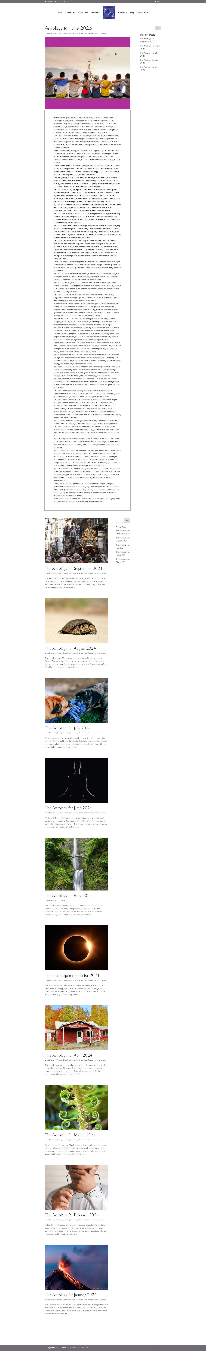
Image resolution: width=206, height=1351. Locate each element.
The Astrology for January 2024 (70, 1295)
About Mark (83, 13)
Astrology (59, 33)
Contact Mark (142, 13)
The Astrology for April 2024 (68, 1055)
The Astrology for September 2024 (73, 568)
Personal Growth (93, 33)
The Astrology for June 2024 (68, 808)
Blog (132, 13)
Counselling (66, 33)
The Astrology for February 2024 (72, 1215)
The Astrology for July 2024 (68, 728)
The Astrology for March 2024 (70, 1135)
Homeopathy (74, 33)
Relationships (102, 33)
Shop (60, 13)
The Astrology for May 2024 (68, 895)
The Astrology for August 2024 (70, 648)
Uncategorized (61, 900)
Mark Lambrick (51, 33)
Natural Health (83, 33)
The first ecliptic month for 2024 (72, 975)
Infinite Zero (70, 13)
